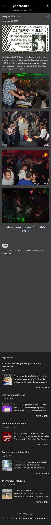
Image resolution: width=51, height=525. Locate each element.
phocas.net (21, 6)
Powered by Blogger (25, 514)
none (5, 246)
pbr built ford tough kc (14, 423)
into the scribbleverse (13, 395)
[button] (47, 17)
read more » (42, 387)
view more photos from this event (25, 229)
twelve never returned (13, 481)
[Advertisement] (25, 331)
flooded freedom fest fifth (15, 452)
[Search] (47, 6)
